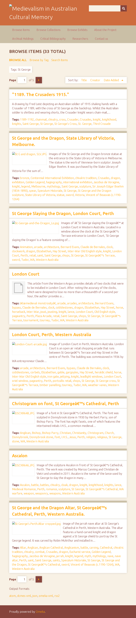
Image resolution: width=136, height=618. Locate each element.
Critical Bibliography (53, 38)
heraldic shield (104, 372)
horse (119, 307)
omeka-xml (46, 595)
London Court (25, 274)
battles (44, 484)
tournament (30, 320)
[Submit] (123, 8)
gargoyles (72, 372)
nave (110, 556)
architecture (51, 247)
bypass (16, 307)
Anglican (25, 432)
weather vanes (97, 385)
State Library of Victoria (40, 194)
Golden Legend (35, 182)
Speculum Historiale (50, 190)
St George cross (106, 380)
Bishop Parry (50, 432)
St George (46, 123)
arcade (38, 247)
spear (32, 190)
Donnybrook (20, 437)
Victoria (79, 194)
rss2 (57, 595)
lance (71, 311)
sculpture (85, 186)
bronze (24, 178)
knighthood (109, 119)
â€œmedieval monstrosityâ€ (38, 303)
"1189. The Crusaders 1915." (40, 94)
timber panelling (50, 385)
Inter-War (33, 311)
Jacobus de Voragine (106, 182)
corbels (35, 372)
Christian (65, 432)
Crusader (72, 119)
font (57, 437)
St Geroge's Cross (65, 123)
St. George (85, 123)
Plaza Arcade (43, 316)
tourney (45, 320)
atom (12, 595)
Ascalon (19, 455)
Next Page (39, 80)
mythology (53, 186)
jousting (52, 311)
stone (15, 441)
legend (25, 186)
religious (102, 437)
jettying (65, 376)
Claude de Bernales (93, 247)
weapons (55, 493)
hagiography (54, 182)
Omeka (40, 611)
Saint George (30, 123)
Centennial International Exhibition (52, 178)
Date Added (112, 80)
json (34, 595)
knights (16, 123)
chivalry (53, 119)
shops (66, 255)
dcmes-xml (24, 595)
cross (62, 119)
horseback (18, 311)
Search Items (59, 60)
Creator (95, 80)
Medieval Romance (24, 489)
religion (90, 437)
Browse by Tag (39, 60)
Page (12, 80)
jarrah (60, 556)
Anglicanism (71, 547)
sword (70, 194)
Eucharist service (79, 551)
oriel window (20, 380)
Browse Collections (48, 29)
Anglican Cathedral (51, 547)
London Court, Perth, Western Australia (51, 334)
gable (60, 372)
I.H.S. (64, 437)
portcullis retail (62, 380)
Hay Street (59, 251)
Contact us (101, 38)
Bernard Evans (70, 247)
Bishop (36, 432)
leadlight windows (91, 376)
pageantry (18, 316)
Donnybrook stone (41, 437)
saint (40, 255)
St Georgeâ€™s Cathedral (102, 489)
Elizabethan (43, 251)
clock (109, 247)
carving (93, 547)
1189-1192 (27, 119)
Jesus (72, 437)
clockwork (18, 251)
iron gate (53, 376)
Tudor (25, 259)
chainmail (41, 119)
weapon (29, 493)
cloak (64, 484)
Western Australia (47, 259)
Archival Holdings (23, 38)
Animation (26, 247)
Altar (23, 547)
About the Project (105, 29)
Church (109, 432)
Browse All (18, 60)
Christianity (79, 432)
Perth (24, 255)
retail (32, 255)
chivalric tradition (86, 178)
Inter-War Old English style (85, 251)
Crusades (85, 119)
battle (35, 484)
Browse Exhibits (77, 29)
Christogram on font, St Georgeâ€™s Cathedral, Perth (65, 403)
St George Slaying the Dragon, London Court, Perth (63, 213)
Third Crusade (102, 123)
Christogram (95, 432)
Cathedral (106, 547)
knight (97, 119)
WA (32, 259)
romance (51, 489)
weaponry (41, 493)
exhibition (18, 182)
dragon (115, 178)
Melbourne (38, 186)
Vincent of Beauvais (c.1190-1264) (92, 564)
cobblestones (64, 307)
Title (84, 80)
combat (40, 551)
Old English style (104, 311)
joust (43, 311)
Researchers (80, 38)
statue (60, 194)
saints (56, 560)
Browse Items (21, 29)
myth (87, 556)
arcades (72, 303)
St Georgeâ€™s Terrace (100, 255)
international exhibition (77, 182)
